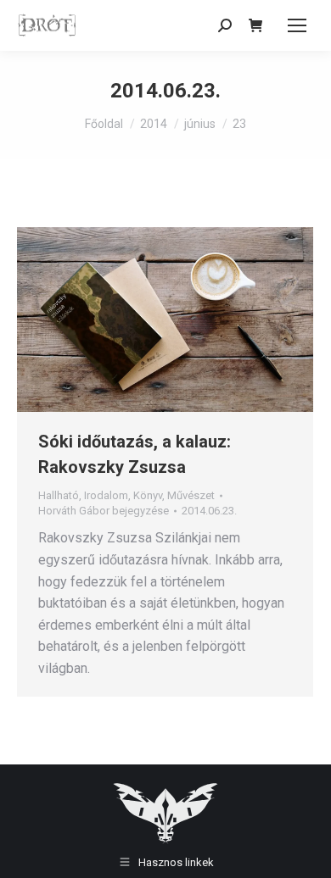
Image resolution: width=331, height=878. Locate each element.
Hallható (58, 495)
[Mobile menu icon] (297, 25)
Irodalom (106, 495)
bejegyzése (103, 510)
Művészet (191, 495)
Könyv (147, 495)
